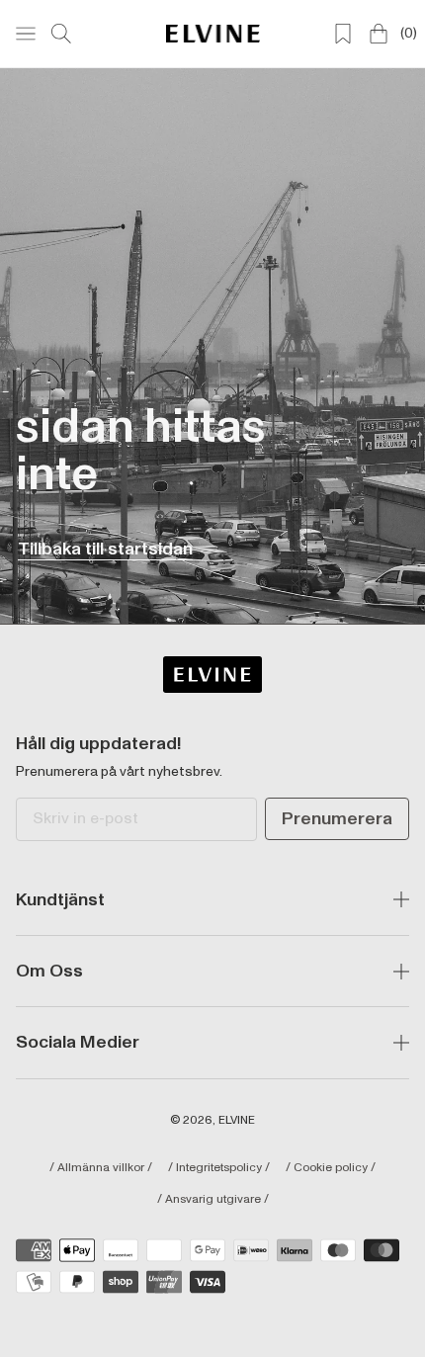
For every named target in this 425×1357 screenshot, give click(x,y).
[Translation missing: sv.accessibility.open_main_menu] (25, 33)
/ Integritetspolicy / (219, 1168)
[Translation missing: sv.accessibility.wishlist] (343, 33)
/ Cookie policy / (331, 1168)
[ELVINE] (213, 33)
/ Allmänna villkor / (100, 1168)
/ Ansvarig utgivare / (213, 1200)
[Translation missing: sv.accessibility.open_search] (61, 33)
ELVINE (236, 1120)
